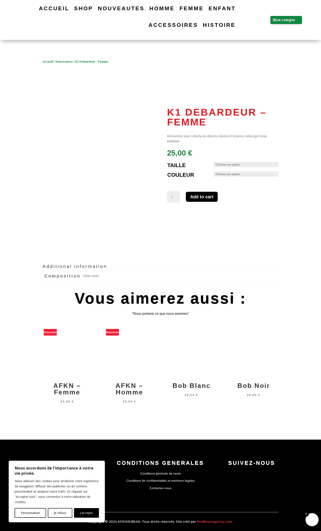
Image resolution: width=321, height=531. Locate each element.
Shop (83, 8)
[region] (57, 491)
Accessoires (173, 25)
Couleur (180, 175)
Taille (176, 165)
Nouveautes (121, 8)
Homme (162, 8)
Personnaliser (30, 513)
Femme (191, 8)
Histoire (219, 25)
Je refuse (60, 513)
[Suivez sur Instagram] (251, 474)
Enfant (222, 8)
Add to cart (201, 196)
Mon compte (284, 19)
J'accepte (86, 513)
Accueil (54, 8)
